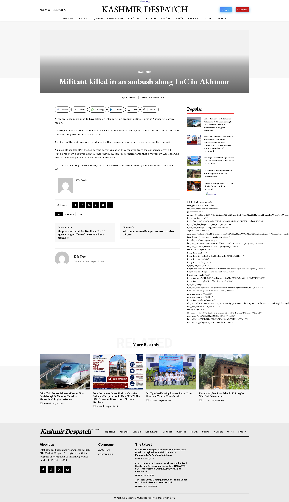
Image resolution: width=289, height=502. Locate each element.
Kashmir (144, 72)
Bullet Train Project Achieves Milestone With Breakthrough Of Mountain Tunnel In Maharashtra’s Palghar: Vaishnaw (218, 124)
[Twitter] (82, 205)
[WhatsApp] (89, 205)
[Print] (103, 205)
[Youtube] (67, 469)
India (137, 459)
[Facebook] (75, 205)
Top (80, 214)
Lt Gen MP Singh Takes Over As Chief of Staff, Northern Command (218, 186)
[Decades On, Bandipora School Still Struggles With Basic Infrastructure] (194, 173)
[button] (60, 9)
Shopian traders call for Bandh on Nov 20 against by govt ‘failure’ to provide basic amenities (81, 234)
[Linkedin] (96, 205)
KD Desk (130, 97)
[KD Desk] (62, 259)
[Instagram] (51, 469)
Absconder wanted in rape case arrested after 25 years (148, 233)
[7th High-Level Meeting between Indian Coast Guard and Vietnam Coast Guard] (194, 161)
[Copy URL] (110, 205)
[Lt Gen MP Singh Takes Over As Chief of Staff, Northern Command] (194, 186)
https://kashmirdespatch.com (89, 261)
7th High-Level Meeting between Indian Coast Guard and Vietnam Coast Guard (219, 160)
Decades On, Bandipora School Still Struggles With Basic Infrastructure (218, 173)
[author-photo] (42, 403)
